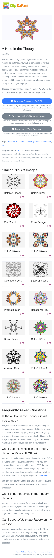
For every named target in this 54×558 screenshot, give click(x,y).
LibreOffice (42, 475)
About (18, 552)
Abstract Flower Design (17, 368)
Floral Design (38, 222)
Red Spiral (10, 222)
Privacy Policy (33, 552)
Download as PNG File (27, 116)
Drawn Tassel (11, 339)
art (17, 142)
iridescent (47, 142)
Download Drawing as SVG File (28, 101)
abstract (11, 142)
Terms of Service (46, 552)
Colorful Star (38, 339)
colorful (22, 142)
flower (29, 142)
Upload (23, 552)
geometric (37, 142)
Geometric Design (14, 280)
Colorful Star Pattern (42, 193)
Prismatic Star (12, 309)
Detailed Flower (12, 193)
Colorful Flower (12, 251)
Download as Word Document (28, 129)
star (3, 145)
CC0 (19, 150)
